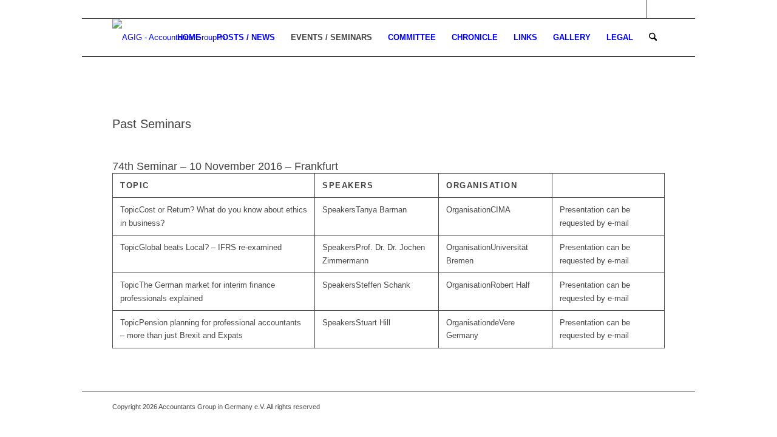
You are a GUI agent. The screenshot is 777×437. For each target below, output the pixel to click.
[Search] (653, 37)
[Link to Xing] (655, 9)
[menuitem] (189, 37)
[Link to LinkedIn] (637, 9)
